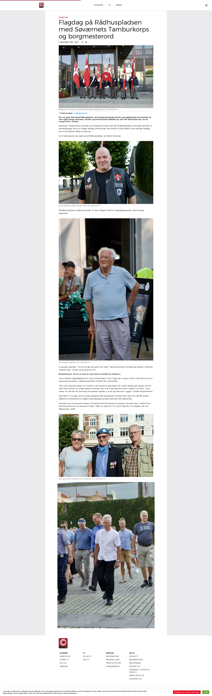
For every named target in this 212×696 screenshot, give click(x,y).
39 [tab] (89, 619)
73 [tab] (106, 622)
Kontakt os (134, 666)
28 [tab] (149, 616)
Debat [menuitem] (119, 5)
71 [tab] (99, 622)
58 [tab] (152, 619)
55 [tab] (142, 619)
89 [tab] (108, 625)
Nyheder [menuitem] (98, 5)
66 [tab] (83, 622)
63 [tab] (73, 622)
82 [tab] (136, 622)
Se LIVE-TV (87, 656)
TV (84, 653)
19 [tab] (119, 616)
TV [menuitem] (109, 5)
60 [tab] (63, 622)
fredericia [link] (63, 17)
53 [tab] (136, 619)
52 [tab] (132, 619)
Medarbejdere (136, 660)
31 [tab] (63, 619)
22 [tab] (129, 616)
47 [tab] (116, 619)
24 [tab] (136, 616)
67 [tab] (86, 622)
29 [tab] (152, 616)
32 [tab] (66, 619)
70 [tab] (96, 622)
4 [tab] (69, 616)
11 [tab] (93, 616)
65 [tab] (79, 622)
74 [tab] (109, 622)
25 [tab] (139, 616)
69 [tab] (93, 622)
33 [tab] (69, 619)
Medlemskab (135, 663)
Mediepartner (112, 656)
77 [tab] (119, 622)
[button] (82, 42)
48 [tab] (119, 619)
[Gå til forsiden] (41, 5)
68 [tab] (89, 622)
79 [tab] (126, 622)
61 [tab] (66, 622)
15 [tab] (106, 616)
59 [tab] (60, 622)
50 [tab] (126, 619)
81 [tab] (132, 622)
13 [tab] (99, 616)
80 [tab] (129, 622)
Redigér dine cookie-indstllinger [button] (186, 692)
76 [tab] (116, 622)
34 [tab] (73, 619)
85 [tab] (146, 622)
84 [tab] (142, 622)
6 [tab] (76, 616)
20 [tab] (122, 616)
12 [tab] (96, 616)
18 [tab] (116, 616)
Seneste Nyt (65, 656)
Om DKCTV (133, 656)
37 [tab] (83, 619)
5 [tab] (73, 616)
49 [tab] (122, 619)
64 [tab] (76, 622)
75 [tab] (113, 622)
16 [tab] (109, 616)
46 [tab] (113, 619)
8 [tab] (83, 616)
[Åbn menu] (205, 5)
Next (151, 555)
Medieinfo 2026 (112, 660)
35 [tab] (76, 619)
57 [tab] (149, 619)
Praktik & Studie (113, 663)
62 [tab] (69, 622)
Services (110, 653)
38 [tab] (86, 619)
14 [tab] (103, 616)
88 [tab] (104, 625)
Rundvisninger (113, 666)
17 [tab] (113, 616)
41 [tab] (96, 619)
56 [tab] (146, 619)
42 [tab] (99, 619)
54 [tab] (139, 619)
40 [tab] (93, 619)
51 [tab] (129, 619)
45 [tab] (109, 619)
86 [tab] (149, 622)
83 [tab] (139, 622)
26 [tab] (142, 616)
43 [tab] (103, 619)
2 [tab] (63, 616)
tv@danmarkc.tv (80, 113)
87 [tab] (152, 622)
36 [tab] (79, 619)
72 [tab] (103, 622)
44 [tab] (106, 619)
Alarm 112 (64, 660)
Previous (61, 555)
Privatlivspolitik (136, 675)
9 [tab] (86, 616)
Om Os (132, 653)
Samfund (64, 666)
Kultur (63, 663)
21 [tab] (126, 616)
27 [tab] (146, 616)
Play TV (86, 660)
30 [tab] (60, 619)
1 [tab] (60, 616)
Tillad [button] (206, 692)
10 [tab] (89, 616)
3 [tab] (66, 616)
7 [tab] (79, 616)
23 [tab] (132, 616)
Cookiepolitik (135, 679)
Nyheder (64, 653)
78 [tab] (122, 622)
